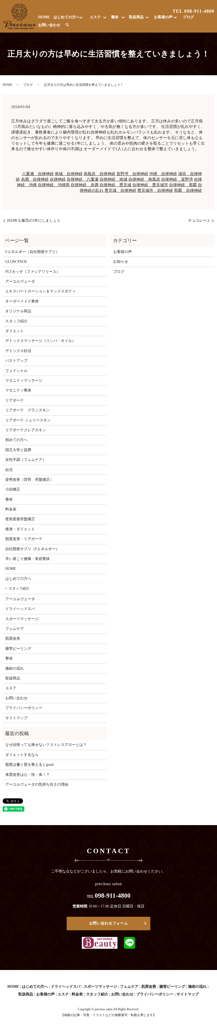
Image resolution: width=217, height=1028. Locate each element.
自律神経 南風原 (144, 179)
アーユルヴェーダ (20, 281)
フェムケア (14, 629)
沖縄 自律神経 (163, 174)
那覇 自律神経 (188, 190)
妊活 (9, 470)
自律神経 (58, 179)
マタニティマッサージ (23, 380)
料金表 (10, 509)
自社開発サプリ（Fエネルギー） (32, 549)
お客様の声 (163, 17)
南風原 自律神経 (99, 174)
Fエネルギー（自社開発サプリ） (32, 252)
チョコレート (199, 220)
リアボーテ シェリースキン (28, 420)
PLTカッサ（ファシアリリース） (32, 272)
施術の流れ (14, 668)
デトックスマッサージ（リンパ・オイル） (40, 341)
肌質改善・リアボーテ (23, 539)
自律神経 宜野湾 (177, 179)
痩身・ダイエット (20, 529)
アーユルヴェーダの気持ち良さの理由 (36, 784)
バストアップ (16, 361)
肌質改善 (12, 638)
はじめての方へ (66, 17)
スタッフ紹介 (16, 321)
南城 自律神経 (69, 174)
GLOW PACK (16, 262)
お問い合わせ (49, 25)
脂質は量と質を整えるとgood (29, 765)
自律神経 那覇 (183, 185)
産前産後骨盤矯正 (20, 519)
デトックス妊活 (18, 351)
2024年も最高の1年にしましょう (33, 220)
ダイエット (14, 331)
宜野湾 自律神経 (132, 174)
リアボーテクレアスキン (25, 430)
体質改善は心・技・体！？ (27, 775)
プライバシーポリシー (23, 708)
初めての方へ (16, 440)
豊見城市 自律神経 (155, 190)
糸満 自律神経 (35, 179)
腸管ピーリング (18, 649)
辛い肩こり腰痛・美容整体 (27, 559)
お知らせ (120, 262)
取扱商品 (136, 17)
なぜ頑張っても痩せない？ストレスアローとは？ (46, 745)
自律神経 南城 (113, 179)
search (67, 25)
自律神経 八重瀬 (82, 179)
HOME (44, 17)
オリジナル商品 (18, 311)
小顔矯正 (12, 489)
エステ (95, 17)
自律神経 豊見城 (115, 185)
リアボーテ (14, 400)
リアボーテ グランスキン (27, 410)
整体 (115, 17)
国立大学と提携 (18, 450)
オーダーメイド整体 (22, 301)
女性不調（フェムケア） (25, 460)
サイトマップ (16, 718)
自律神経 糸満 (84, 185)
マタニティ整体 (18, 390)
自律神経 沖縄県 (54, 185)
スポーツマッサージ (22, 619)
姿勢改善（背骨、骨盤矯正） (29, 480)
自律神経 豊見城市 (150, 185)
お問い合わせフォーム (108, 923)
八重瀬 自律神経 (38, 174)
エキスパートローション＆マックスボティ (40, 291)
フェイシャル (16, 371)
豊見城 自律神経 (120, 190)
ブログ (188, 17)
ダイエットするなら (22, 755)
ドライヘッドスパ (20, 609)
